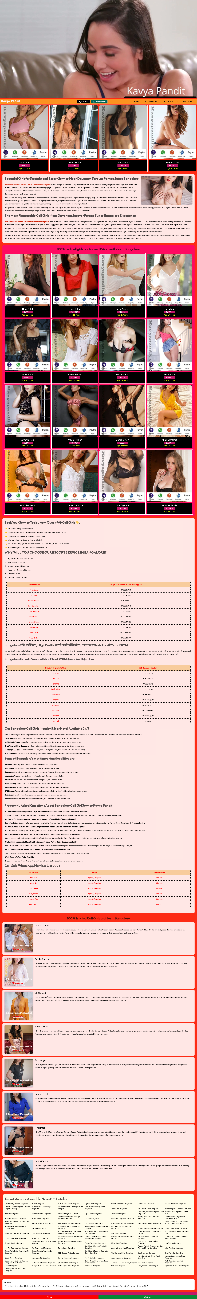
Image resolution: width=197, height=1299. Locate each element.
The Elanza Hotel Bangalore (41, 1248)
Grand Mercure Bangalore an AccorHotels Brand (175, 1218)
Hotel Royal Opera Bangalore (68, 1266)
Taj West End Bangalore (93, 1214)
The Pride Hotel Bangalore (94, 1258)
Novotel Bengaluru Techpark (68, 1214)
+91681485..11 (147, 721)
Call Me (49, 1297)
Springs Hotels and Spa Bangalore (44, 1266)
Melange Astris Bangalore (41, 1258)
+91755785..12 (147, 684)
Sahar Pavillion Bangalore (174, 1248)
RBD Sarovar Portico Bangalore (69, 1253)
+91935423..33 (125, 595)
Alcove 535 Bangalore (92, 1266)
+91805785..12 (125, 601)
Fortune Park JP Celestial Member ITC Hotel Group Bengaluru (150, 1247)
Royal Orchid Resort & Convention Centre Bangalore (97, 1252)
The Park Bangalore (39, 1228)
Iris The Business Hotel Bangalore (17, 1248)
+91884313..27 (147, 695)
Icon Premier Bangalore (173, 1243)
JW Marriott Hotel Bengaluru (148, 1209)
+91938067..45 (147, 689)
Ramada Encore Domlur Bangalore (17, 1233)
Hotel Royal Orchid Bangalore (42, 1223)
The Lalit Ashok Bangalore (94, 1223)
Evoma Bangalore (11, 1266)
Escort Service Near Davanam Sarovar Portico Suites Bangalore (28, 185)
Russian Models (152, 101)
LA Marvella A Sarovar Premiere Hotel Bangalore (176, 1237)
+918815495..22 (148, 705)
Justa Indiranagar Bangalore (121, 1258)
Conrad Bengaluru (38, 1204)
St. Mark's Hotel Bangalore (41, 1238)
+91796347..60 (147, 711)
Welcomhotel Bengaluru (40, 1219)
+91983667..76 (147, 673)
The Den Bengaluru (11, 1214)
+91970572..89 (125, 617)
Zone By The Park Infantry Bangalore (124, 1263)
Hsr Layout (187, 101)
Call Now (84, 102)
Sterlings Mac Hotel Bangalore (16, 1219)
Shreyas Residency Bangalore (148, 1266)
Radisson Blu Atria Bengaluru (15, 1238)
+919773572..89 (148, 716)
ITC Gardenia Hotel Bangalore (68, 1204)
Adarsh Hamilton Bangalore (14, 1243)
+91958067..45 (125, 606)
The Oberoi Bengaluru (119, 1209)
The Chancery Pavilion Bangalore (149, 1223)
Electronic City (171, 101)
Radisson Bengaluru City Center (122, 1219)
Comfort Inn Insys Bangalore (68, 1258)
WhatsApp (147, 1297)
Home (137, 101)
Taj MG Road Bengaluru (93, 1204)
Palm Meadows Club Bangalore (122, 1223)
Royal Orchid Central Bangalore (176, 1228)
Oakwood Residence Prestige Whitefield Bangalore (69, 1218)
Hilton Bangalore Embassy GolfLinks (178, 1209)
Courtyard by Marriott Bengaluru (16, 1204)
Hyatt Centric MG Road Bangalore (70, 1223)
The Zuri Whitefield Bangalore (175, 1204)
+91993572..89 (125, 633)
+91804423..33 (147, 679)
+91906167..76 (125, 590)
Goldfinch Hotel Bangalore (147, 1253)
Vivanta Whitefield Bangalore (121, 1204)
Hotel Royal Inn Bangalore (174, 1253)
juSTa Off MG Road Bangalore (68, 1263)
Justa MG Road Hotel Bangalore (122, 1248)
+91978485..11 (125, 638)
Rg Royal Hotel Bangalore (41, 1233)
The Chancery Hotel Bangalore (122, 1253)
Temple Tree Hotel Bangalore (95, 1243)
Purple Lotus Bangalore (66, 1248)
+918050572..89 (148, 700)
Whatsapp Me (101, 102)
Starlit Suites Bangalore (13, 1258)
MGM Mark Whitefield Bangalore (43, 1263)
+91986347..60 (125, 627)
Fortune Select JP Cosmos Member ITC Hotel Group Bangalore (177, 1222)
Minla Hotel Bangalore (119, 1243)
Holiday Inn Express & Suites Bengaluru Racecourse (95, 1237)
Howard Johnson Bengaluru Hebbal (150, 1228)
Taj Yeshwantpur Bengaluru (41, 1214)
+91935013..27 (125, 611)
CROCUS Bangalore (118, 1266)
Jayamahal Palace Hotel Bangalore (177, 1266)
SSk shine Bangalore (118, 1233)
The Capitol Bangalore (146, 1263)
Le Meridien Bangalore (146, 1204)
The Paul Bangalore (92, 1219)
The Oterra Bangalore (118, 1214)
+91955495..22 (125, 622)
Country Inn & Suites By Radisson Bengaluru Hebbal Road (17, 1262)
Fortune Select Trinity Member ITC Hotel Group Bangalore (70, 1232)
